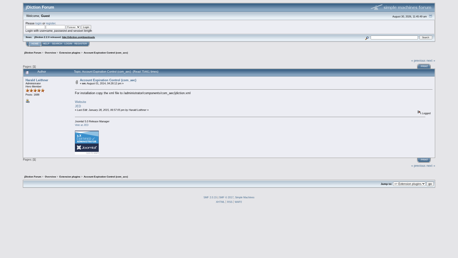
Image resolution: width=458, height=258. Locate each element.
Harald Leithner (37, 80)
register (50, 23)
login (38, 23)
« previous (418, 60)
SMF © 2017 (226, 197)
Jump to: (386, 184)
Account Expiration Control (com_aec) (108, 80)
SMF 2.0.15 (210, 197)
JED (78, 106)
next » (431, 60)
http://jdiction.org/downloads (78, 37)
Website (80, 102)
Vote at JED (81, 125)
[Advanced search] (367, 37)
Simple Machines (245, 197)
